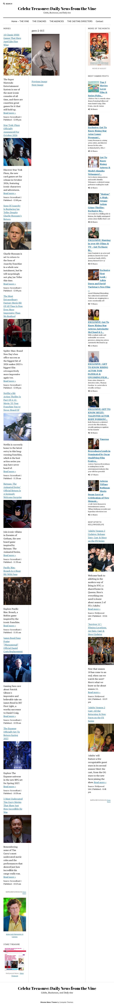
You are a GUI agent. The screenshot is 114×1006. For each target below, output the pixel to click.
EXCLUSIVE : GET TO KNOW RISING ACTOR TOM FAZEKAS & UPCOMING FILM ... (98, 370)
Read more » (9, 112)
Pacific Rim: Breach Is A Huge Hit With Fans (12, 571)
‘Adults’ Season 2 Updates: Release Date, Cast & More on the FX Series (97, 535)
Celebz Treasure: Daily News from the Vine (57, 8)
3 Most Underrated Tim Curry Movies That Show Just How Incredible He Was (13, 805)
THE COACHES (39, 21)
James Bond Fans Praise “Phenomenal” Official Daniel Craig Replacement (13, 644)
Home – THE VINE (20, 21)
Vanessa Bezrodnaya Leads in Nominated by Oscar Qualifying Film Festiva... (99, 450)
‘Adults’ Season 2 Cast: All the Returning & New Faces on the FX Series (97, 714)
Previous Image (39, 81)
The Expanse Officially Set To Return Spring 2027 (11, 733)
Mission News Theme (48, 1002)
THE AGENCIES (56, 21)
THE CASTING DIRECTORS (79, 21)
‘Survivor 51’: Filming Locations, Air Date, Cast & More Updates (97, 629)
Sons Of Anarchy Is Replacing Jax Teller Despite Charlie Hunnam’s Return (12, 212)
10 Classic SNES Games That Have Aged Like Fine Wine (12, 39)
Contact (99, 21)
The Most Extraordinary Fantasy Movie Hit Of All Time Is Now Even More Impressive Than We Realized (13, 306)
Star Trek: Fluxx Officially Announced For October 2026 (11, 130)
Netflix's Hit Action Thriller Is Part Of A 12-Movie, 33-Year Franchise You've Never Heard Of (12, 402)
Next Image (37, 84)
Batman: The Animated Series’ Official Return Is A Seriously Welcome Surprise (12, 490)
